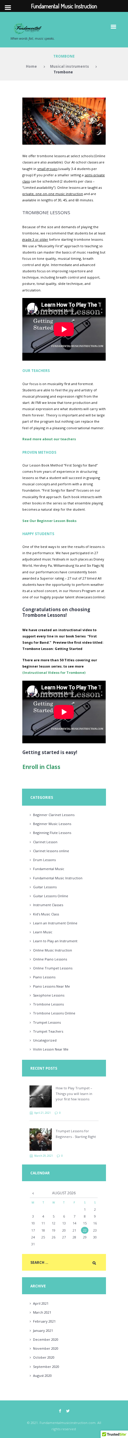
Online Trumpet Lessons (52, 968)
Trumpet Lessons (47, 1022)
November (45, 1348)
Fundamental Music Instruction (57, 878)
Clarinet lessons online (51, 851)
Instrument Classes (48, 905)
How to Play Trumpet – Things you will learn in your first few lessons (74, 1093)
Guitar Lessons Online (50, 896)
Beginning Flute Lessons (52, 832)
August (42, 1375)
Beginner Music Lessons (52, 823)
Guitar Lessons (45, 887)
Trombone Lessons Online (54, 1013)
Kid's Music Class (46, 914)
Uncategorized (45, 1040)
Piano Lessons (44, 977)
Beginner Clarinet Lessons (53, 815)
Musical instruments (69, 66)
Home (31, 66)
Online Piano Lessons (50, 959)
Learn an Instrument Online (55, 923)
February (44, 1321)
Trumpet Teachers (48, 1031)
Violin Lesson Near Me (50, 1049)
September (46, 1366)
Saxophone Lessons (48, 995)
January (43, 1330)
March (42, 1312)
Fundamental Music (48, 868)
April (41, 1303)
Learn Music (42, 932)
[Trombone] (64, 121)
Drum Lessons (44, 860)
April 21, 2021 (42, 1112)
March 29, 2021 (43, 1155)
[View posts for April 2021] (33, 1193)
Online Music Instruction (52, 950)
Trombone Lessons (48, 1004)
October (43, 1357)
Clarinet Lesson (45, 842)
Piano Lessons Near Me (51, 986)
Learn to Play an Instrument (55, 941)
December (45, 1339)
